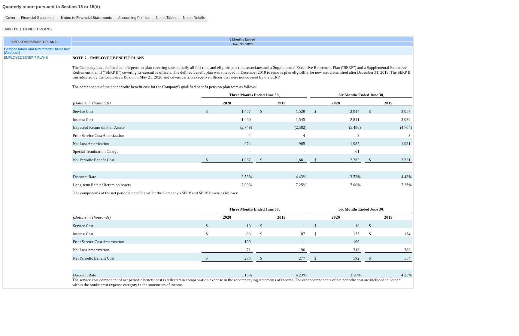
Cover (10, 18)
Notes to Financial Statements (86, 18)
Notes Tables (166, 18)
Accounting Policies (134, 18)
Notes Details (194, 18)
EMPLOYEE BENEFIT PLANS (26, 57)
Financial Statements (38, 18)
